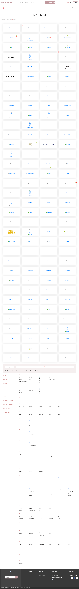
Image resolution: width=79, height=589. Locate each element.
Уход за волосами (8, 404)
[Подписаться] (16, 577)
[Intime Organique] (30, 144)
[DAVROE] (67, 76)
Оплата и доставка (42, 575)
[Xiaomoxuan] (67, 358)
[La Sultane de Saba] (30, 173)
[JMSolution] (67, 154)
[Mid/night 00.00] (49, 222)
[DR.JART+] (67, 86)
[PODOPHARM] (67, 280)
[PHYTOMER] (30, 280)
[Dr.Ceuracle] (48, 86)
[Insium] (48, 135)
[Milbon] (67, 222)
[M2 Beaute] (49, 193)
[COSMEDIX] (67, 67)
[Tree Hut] (67, 348)
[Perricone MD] (67, 271)
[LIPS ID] (11, 193)
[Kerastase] (30, 164)
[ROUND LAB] (11, 319)
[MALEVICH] (11, 203)
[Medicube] (67, 212)
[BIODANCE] (11, 57)
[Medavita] (30, 212)
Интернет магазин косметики (6, 19)
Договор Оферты (55, 575)
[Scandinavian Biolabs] (67, 319)
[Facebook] (74, 578)
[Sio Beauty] (49, 329)
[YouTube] (77, 578)
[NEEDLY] (30, 241)
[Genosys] (30, 115)
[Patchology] (30, 271)
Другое (5, 379)
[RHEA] (30, 309)
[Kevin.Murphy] (49, 164)
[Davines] (49, 76)
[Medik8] (11, 222)
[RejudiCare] (11, 300)
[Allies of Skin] (67, 28)
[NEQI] (48, 241)
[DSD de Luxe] (11, 96)
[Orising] (48, 261)
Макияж (5, 387)
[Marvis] (48, 203)
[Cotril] (11, 76)
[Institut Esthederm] (67, 135)
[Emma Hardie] (11, 106)
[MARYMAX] (67, 203)
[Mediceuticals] (49, 212)
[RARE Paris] (48, 290)
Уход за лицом (7, 408)
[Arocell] (11, 38)
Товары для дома (8, 400)
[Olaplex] (49, 251)
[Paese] (11, 271)
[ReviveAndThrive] (11, 309)
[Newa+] (67, 241)
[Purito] (30, 290)
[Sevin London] (30, 329)
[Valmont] (30, 358)
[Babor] (11, 47)
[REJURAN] (30, 300)
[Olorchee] (67, 251)
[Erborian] (30, 106)
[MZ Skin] (49, 232)
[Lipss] (30, 193)
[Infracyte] (30, 135)
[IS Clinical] (48, 144)
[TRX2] (11, 358)
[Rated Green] (67, 290)
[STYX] (30, 338)
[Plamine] (49, 280)
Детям (4, 375)
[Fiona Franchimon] (67, 106)
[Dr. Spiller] (30, 86)
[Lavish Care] (30, 183)
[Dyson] (30, 96)
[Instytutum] (11, 144)
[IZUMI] (11, 154)
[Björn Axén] (49, 57)
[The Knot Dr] (11, 348)
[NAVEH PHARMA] (11, 241)
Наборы (5, 396)
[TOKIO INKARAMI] (30, 348)
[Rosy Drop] (67, 309)
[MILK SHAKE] (11, 232)
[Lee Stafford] (67, 183)
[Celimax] (11, 67)
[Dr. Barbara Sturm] (11, 86)
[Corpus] (48, 67)
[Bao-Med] (49, 47)
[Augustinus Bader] (67, 38)
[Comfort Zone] (30, 67)
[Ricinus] (48, 309)
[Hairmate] (12, 125)
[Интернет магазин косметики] (6, 2)
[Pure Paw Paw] (11, 290)
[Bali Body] (30, 47)
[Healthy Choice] (30, 125)
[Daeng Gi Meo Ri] (30, 76)
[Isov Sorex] (67, 144)
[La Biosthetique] (11, 173)
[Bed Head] (67, 47)
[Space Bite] (67, 329)
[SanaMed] (49, 319)
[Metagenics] (30, 222)
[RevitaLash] (67, 300)
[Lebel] (48, 183)
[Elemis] (48, 96)
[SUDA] (48, 338)
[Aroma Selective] (30, 38)
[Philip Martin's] (11, 280)
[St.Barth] (11, 338)
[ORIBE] (30, 261)
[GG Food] (49, 115)
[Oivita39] (30, 251)
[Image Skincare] (11, 135)
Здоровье (5, 383)
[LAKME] (49, 173)
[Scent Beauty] (11, 329)
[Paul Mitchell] (48, 271)
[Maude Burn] (11, 212)
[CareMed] (67, 57)
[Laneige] (67, 173)
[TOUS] (48, 348)
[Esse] (49, 106)
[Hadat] (67, 115)
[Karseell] (11, 164)
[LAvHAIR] (11, 183)
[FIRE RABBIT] (11, 115)
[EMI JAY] (67, 96)
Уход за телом (7, 412)
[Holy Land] (49, 125)
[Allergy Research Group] (48, 28)
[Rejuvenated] (48, 300)
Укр (70, 2)
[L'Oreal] (67, 164)
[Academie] (11, 28)
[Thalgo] (67, 338)
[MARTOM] (30, 203)
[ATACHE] (49, 38)
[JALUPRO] (30, 154)
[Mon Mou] (30, 232)
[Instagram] (70, 578)
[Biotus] (30, 57)
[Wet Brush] (49, 358)
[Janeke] (48, 154)
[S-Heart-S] (30, 319)
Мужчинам (6, 392)
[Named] (67, 232)
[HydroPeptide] (67, 125)
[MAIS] (67, 193)
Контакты (40, 577)
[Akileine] (30, 28)
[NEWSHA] (12, 251)
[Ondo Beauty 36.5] (11, 261)
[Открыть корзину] (65, 2)
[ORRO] (67, 261)
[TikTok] (72, 578)
